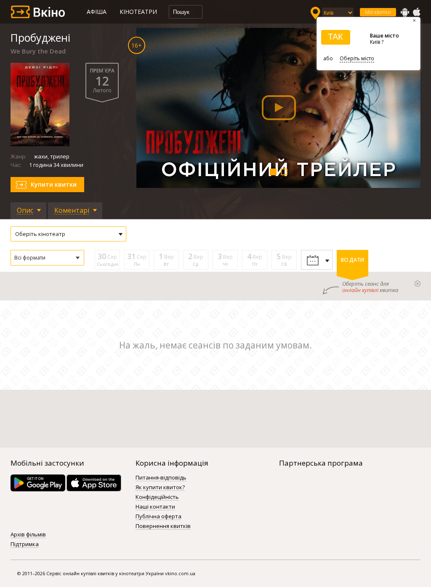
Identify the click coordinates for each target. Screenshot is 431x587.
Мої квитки (378, 12)
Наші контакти (155, 507)
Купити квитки (54, 184)
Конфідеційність (157, 497)
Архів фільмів (28, 534)
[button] (47, 257)
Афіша (96, 12)
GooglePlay (405, 12)
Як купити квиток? (160, 487)
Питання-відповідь (161, 477)
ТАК (335, 36)
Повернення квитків (163, 526)
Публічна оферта (158, 516)
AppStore (416, 12)
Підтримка (25, 544)
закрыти (417, 284)
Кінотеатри (138, 12)
